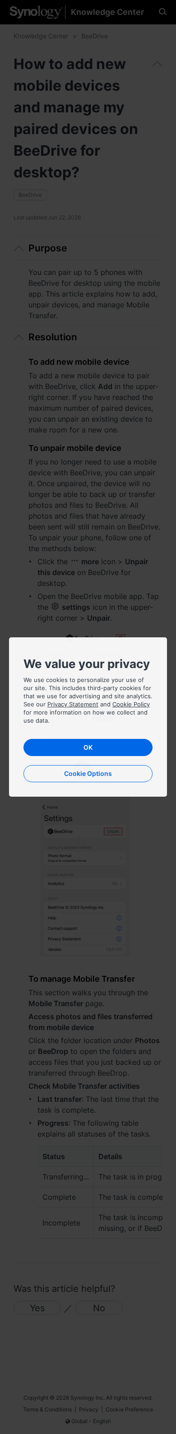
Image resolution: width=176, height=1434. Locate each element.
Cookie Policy (131, 704)
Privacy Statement (72, 704)
